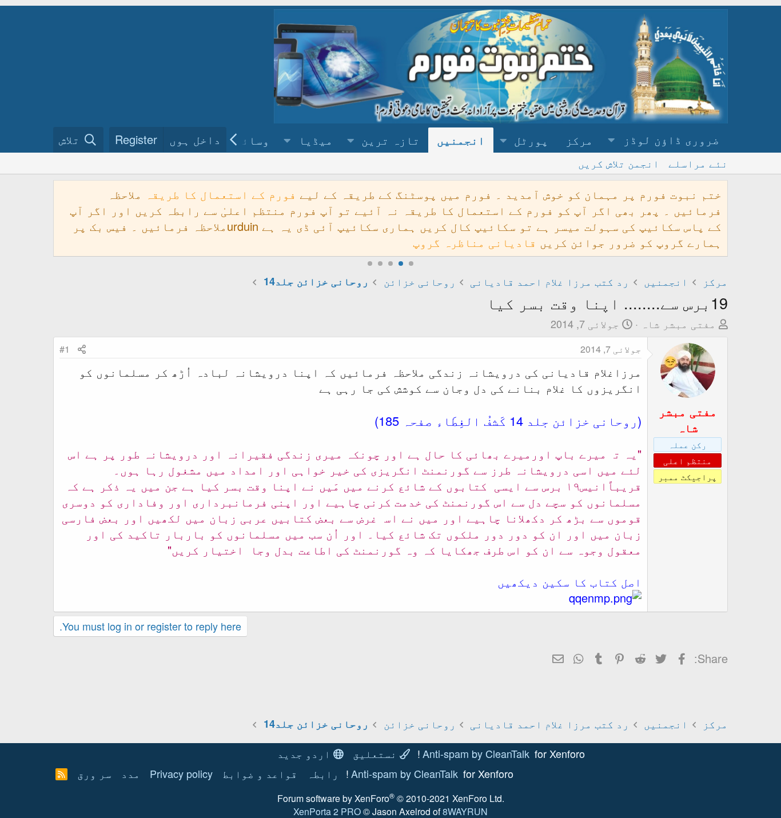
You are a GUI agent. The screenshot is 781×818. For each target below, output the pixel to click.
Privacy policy (181, 773)
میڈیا (315, 139)
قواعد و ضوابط (259, 773)
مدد (130, 773)
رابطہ (322, 773)
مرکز (579, 139)
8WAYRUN (465, 811)
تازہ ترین (390, 139)
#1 (64, 349)
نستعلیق (376, 753)
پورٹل (531, 139)
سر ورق (94, 773)
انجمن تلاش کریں (618, 162)
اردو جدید (305, 753)
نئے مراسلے (698, 162)
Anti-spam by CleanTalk (476, 753)
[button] (664, 140)
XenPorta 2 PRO (327, 811)
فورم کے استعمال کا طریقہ (220, 194)
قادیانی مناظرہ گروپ (474, 242)
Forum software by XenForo (390, 798)
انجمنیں (461, 139)
